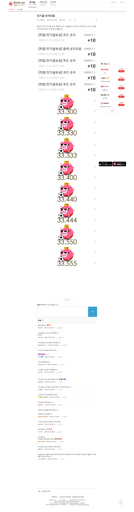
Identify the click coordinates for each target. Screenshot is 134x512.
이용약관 (54, 497)
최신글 (11, 9)
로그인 (122, 2)
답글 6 (60, 449)
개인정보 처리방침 (65, 497)
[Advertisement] (21, 41)
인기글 (19, 9)
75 (70, 20)
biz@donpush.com (83, 505)
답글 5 (65, 416)
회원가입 (113, 2)
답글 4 (61, 405)
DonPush (17, 3)
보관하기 (68, 299)
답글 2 (63, 364)
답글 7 (63, 459)
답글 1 (61, 357)
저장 (92, 311)
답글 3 (61, 382)
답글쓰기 (60, 327)
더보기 (112, 110)
